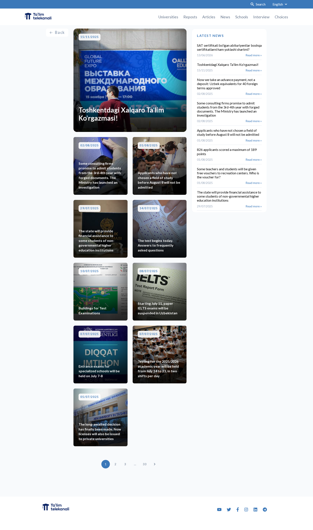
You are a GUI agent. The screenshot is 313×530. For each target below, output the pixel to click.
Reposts (190, 16)
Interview (261, 16)
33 (144, 464)
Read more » (254, 55)
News (225, 16)
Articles (208, 16)
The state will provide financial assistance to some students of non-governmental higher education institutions (229, 196)
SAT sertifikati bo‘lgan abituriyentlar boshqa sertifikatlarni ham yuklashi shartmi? (229, 47)
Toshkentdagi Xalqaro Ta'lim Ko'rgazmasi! (227, 64)
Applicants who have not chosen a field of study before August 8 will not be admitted (228, 132)
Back (60, 32)
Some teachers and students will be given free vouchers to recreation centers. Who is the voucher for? (228, 173)
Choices (281, 16)
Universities (168, 16)
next (154, 464)
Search (261, 4)
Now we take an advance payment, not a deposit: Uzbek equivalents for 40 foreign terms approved (227, 84)
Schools (241, 16)
